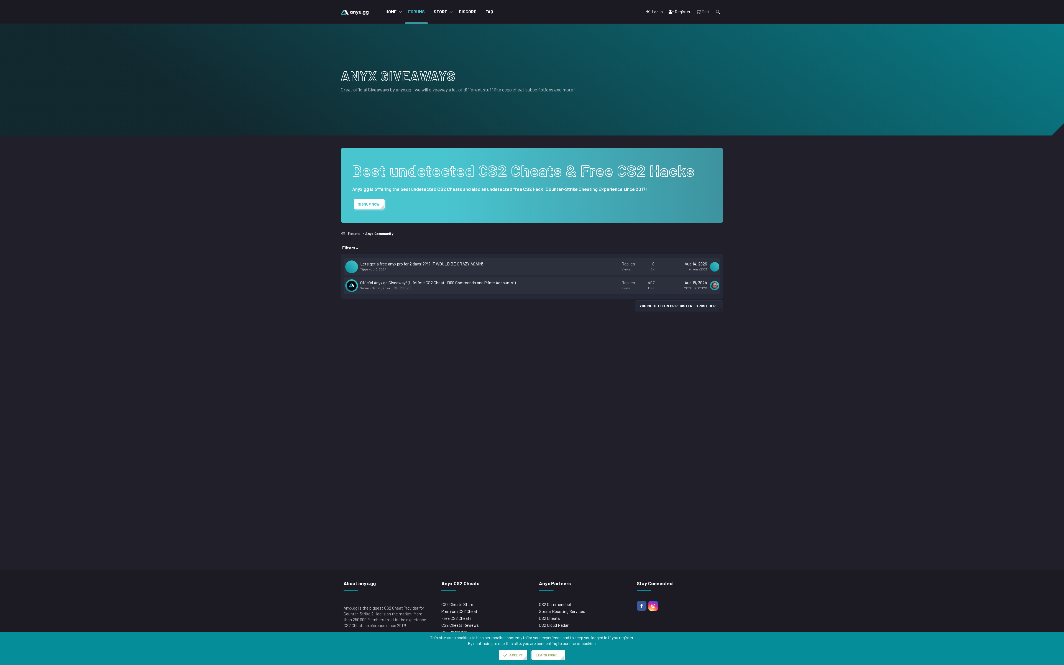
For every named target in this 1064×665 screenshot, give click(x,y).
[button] (400, 12)
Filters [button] (348, 247)
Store (440, 11)
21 (408, 288)
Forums (416, 11)
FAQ (489, 11)
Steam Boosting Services (562, 611)
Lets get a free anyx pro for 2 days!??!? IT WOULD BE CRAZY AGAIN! (421, 263)
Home (391, 11)
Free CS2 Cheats (456, 618)
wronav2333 (698, 269)
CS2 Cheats (549, 618)
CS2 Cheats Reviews (460, 625)
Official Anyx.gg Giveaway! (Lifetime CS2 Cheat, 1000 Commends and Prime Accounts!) (438, 282)
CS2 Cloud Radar (554, 625)
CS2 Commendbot (555, 604)
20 (402, 288)
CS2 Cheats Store (457, 604)
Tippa (364, 269)
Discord (468, 11)
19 (395, 288)
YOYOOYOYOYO (695, 288)
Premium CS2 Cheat (459, 611)
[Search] (717, 12)
